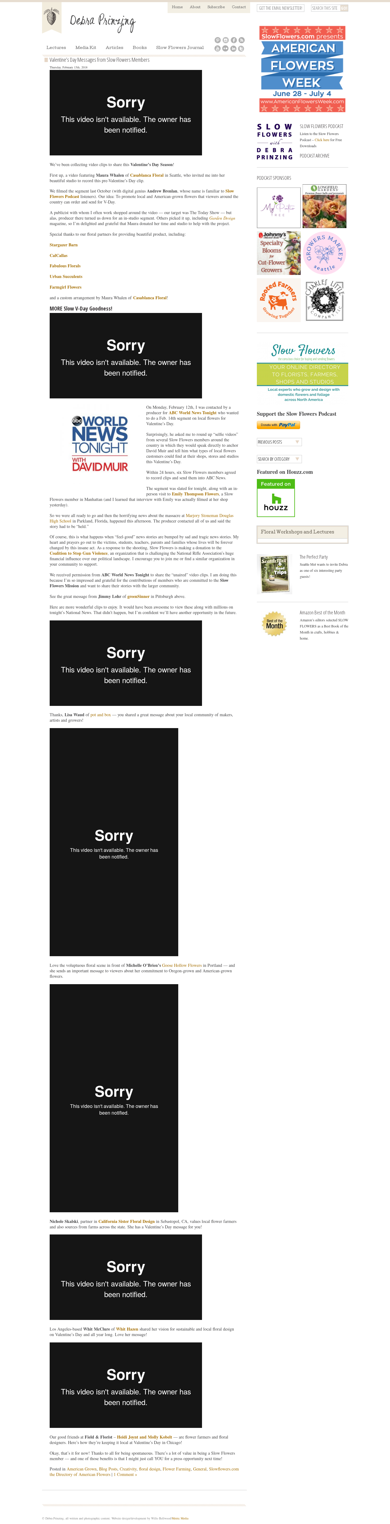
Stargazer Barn (64, 244)
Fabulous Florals (65, 265)
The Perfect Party (314, 556)
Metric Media (180, 1518)
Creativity (128, 1469)
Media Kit (86, 48)
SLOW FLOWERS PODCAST (321, 126)
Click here (322, 139)
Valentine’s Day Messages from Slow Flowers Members (100, 59)
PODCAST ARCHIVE (314, 155)
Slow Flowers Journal (180, 48)
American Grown (82, 1469)
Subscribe (216, 7)
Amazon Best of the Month (322, 612)
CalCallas (58, 255)
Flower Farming (177, 1469)
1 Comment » (125, 1474)
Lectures (56, 48)
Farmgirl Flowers (65, 287)
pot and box (100, 714)
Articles (114, 48)
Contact (239, 7)
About (195, 7)
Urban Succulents (66, 276)
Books (140, 48)
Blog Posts (108, 1469)
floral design (149, 1469)
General (200, 1469)
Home (177, 7)
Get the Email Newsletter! (280, 8)
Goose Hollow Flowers (182, 965)
